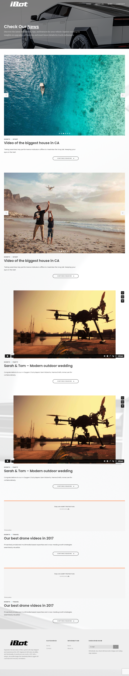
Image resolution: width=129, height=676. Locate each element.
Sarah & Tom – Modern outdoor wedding (38, 365)
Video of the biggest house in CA (31, 143)
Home (88, 4)
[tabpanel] (64, 95)
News (110, 4)
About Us (99, 4)
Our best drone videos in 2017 (29, 538)
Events (7, 139)
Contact (121, 4)
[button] (6, 95)
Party (15, 362)
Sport (15, 139)
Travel (16, 534)
